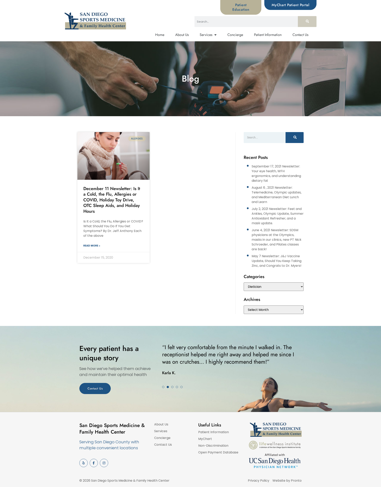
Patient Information (268, 34)
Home (159, 34)
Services (206, 34)
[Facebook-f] (94, 463)
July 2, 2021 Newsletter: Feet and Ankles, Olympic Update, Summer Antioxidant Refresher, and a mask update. (278, 216)
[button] (163, 387)
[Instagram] (104, 463)
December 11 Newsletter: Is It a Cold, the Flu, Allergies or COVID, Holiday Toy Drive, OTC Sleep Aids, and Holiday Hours (111, 199)
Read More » (91, 245)
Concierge (235, 34)
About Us (182, 34)
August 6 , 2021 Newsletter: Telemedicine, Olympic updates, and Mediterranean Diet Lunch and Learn (276, 194)
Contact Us (300, 34)
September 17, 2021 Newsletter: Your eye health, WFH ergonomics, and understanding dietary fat (276, 173)
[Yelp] (83, 463)
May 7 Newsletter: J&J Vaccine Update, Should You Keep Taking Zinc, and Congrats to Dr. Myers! (276, 261)
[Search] (307, 21)
